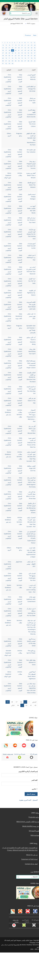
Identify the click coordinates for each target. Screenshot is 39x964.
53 (22, 53)
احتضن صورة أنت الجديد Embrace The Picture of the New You (31, 442)
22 (28, 45)
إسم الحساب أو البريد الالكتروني (28, 771)
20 (22, 45)
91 (3, 63)
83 (12, 61)
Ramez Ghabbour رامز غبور (8, 412)
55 (28, 53)
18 (15, 45)
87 (25, 61)
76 (25, 58)
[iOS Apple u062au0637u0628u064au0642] (15, 1)
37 (6, 50)
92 (6, 63)
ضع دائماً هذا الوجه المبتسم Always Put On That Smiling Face (31, 234)
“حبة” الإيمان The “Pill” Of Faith (31, 281)
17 (12, 45)
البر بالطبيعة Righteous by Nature (31, 293)
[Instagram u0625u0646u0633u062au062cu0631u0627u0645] (26, 1)
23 (31, 45)
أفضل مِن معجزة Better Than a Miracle (30, 175)
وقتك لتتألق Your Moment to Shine (30, 662)
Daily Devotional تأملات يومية (19, 316)
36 (3, 50)
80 (3, 61)
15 (6, 45)
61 (12, 55)
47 (3, 53)
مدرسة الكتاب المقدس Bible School (28, 822)
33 (28, 48)
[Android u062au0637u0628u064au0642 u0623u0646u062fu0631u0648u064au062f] (18, 1)
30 (19, 48)
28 (12, 48)
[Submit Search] (10, 13)
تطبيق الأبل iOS (33, 754)
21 (25, 45)
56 (31, 53)
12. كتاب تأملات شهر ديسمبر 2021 (31, 316)
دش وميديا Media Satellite (30, 826)
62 (15, 55)
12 (31, 42)
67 (31, 55)
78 (31, 58)
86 (22, 61)
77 (28, 58)
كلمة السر (34, 780)
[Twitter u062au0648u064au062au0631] (29, 1)
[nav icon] (36, 13)
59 (6, 55)
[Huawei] (13, 1)
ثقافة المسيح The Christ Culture (32, 124)
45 (31, 50)
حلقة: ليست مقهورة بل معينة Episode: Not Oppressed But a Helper (30, 552)
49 (9, 53)
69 (3, 58)
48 (6, 53)
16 (9, 45)
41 (19, 50)
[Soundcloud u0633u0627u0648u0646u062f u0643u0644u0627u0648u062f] (31, 1)
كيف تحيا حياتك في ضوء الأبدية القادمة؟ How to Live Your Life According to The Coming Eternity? (31, 627)
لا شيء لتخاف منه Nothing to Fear (31, 257)
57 (34, 53)
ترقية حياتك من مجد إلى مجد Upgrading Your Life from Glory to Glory (31, 688)
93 (9, 63)
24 (34, 45)
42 (22, 50)
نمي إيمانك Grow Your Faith (32, 100)
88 (28, 61)
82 (9, 61)
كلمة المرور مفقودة (25, 800)
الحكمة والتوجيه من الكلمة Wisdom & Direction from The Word (31, 377)
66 (28, 55)
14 (3, 45)
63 (19, 55)
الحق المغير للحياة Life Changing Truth (24, 4)
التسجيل (35, 800)
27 (9, 48)
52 (19, 53)
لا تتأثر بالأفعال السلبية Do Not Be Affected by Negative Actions (31, 508)
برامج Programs (34, 817)
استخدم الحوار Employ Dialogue (31, 197)
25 (3, 48)
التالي (12, 705)
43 (25, 50)
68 (34, 55)
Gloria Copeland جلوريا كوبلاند (7, 175)
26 (6, 48)
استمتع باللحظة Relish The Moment (31, 185)
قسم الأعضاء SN (34, 831)
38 (9, 50)
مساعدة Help (35, 835)
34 (31, 48)
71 (9, 58)
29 (15, 48)
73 (15, 58)
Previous (28, 35)
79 (34, 58)
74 (19, 58)
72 (12, 58)
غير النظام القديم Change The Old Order (31, 89)
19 (19, 45)
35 (34, 48)
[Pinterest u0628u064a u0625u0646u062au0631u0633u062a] (21, 1)
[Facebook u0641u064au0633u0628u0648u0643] (36, 1)
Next (34, 35)
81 (6, 61)
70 (6, 58)
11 (28, 42)
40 (15, 50)
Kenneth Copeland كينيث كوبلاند (7, 653)
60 (9, 55)
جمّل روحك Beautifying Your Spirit (32, 351)
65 (25, 55)
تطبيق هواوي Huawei (8, 754)
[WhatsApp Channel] (23, 1)
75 (22, 58)
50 (12, 53)
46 (34, 50)
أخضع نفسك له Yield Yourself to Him (31, 246)
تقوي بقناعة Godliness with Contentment (30, 599)
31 (22, 48)
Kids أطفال (19, 562)
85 (19, 61)
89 (31, 61)
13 (34, 42)
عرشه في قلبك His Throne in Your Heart (31, 220)
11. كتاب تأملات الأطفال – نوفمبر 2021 (31, 564)
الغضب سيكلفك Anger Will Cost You (31, 468)
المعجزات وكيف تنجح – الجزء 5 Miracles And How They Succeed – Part (31, 522)
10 (25, 42)
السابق (34, 702)
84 (15, 61)
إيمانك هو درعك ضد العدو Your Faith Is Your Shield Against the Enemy (31, 482)
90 (34, 61)
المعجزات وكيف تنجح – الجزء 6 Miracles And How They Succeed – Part (31, 456)
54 (25, 53)
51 (15, 53)
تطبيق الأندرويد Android (19, 754)
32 (25, 48)
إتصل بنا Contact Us (31, 864)
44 (28, 50)
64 (22, 55)
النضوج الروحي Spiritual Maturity (31, 77)
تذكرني (34, 789)
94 (12, 63)
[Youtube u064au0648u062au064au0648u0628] (34, 1)
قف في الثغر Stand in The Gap (31, 400)
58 (3, 55)
